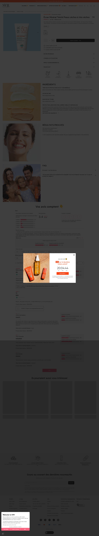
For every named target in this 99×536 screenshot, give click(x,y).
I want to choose (15, 529)
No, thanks (6, 529)
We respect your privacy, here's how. (9, 524)
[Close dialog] (74, 255)
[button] (2, 533)
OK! (25, 529)
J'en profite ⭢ (62, 273)
